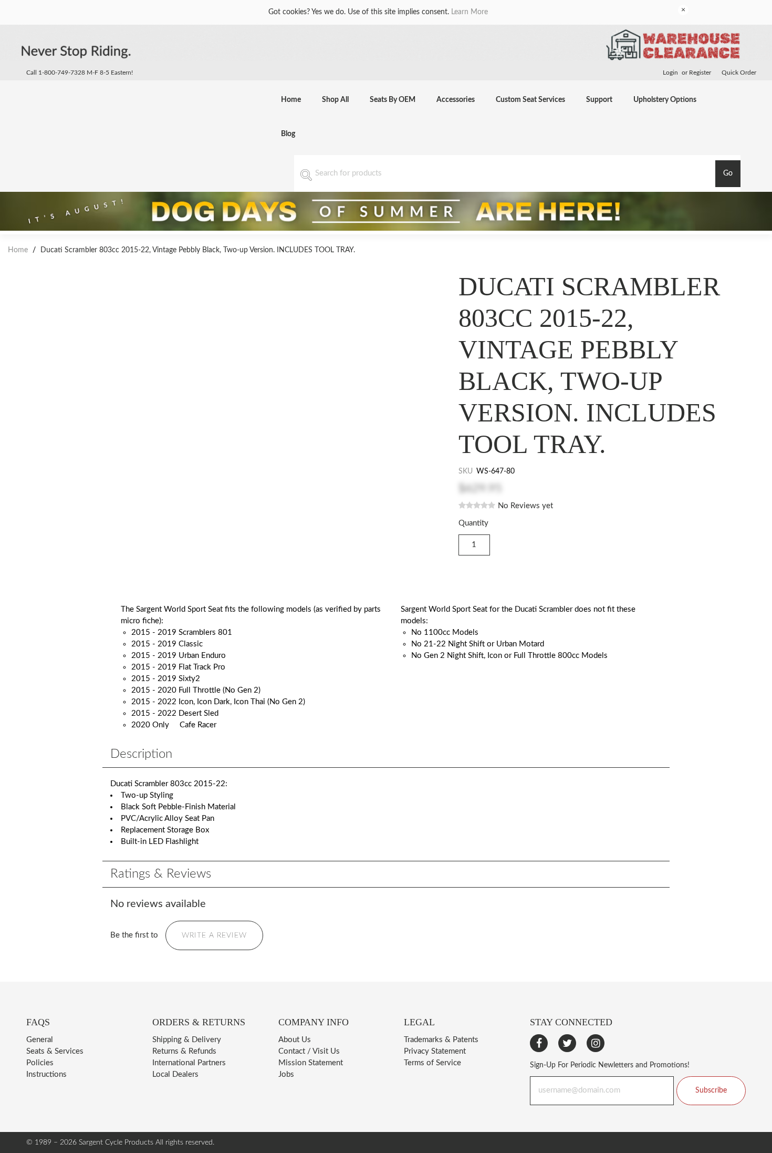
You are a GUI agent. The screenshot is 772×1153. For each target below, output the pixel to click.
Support (599, 100)
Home (291, 100)
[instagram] (595, 1043)
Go (728, 173)
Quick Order (739, 72)
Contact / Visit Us (309, 1051)
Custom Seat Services (530, 100)
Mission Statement (310, 1063)
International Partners (189, 1063)
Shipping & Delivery (186, 1040)
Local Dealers (175, 1074)
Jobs (286, 1074)
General (39, 1040)
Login (670, 72)
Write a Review (214, 935)
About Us (294, 1040)
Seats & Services (55, 1051)
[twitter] (567, 1043)
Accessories (455, 100)
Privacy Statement (435, 1051)
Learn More (469, 12)
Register (700, 72)
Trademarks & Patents (441, 1040)
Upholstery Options (664, 100)
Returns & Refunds (184, 1051)
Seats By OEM (392, 100)
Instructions (46, 1074)
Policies (40, 1063)
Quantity (473, 523)
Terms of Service (432, 1063)
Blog (288, 134)
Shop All (335, 100)
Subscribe (711, 1090)
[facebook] (539, 1043)
